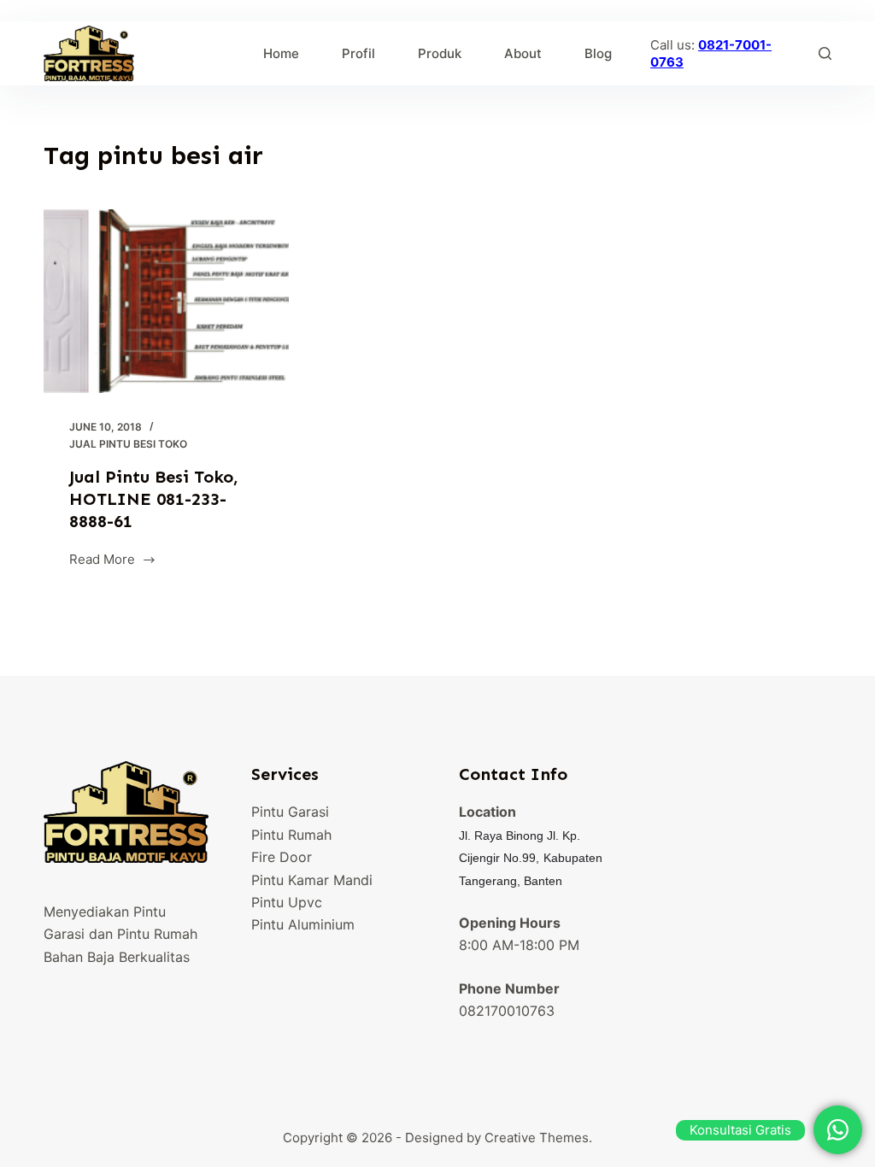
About (523, 53)
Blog (598, 53)
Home (281, 53)
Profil (358, 53)
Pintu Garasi (290, 811)
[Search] (825, 53)
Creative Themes (536, 1137)
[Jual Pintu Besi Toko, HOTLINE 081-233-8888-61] (166, 301)
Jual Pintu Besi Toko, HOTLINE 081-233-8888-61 (153, 498)
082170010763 (507, 1010)
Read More (102, 561)
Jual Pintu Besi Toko (128, 443)
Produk (439, 53)
